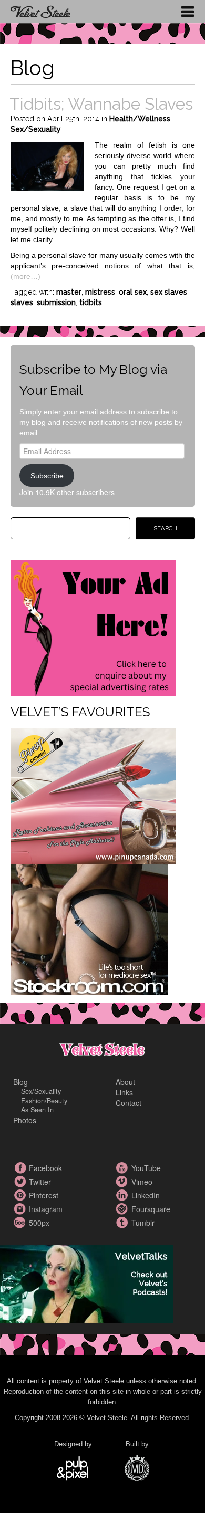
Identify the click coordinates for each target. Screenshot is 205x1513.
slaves (22, 302)
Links (124, 1092)
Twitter (21, 1181)
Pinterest (21, 1195)
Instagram (21, 1209)
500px (21, 1222)
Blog (20, 1082)
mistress (100, 292)
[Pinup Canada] (93, 794)
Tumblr (123, 1222)
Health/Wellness (139, 118)
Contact (128, 1103)
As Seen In (37, 1109)
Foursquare (123, 1209)
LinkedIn (123, 1195)
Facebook (21, 1168)
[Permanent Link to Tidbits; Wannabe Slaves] (47, 165)
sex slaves (168, 292)
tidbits (90, 302)
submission (56, 302)
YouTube (123, 1168)
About (125, 1082)
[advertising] (93, 627)
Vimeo (123, 1181)
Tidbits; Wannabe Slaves (101, 103)
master (68, 292)
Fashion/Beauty (44, 1100)
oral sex (133, 292)
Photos (24, 1120)
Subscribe (47, 476)
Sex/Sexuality (36, 129)
